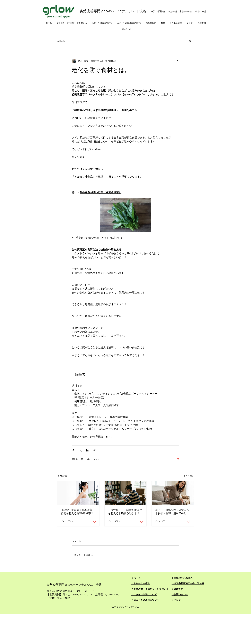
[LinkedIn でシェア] (87, 450)
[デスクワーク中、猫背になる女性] (126, 493)
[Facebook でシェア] (73, 450)
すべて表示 (189, 475)
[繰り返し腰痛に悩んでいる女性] (173, 493)
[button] (190, 41)
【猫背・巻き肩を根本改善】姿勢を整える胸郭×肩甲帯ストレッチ (78, 511)
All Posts (61, 41)
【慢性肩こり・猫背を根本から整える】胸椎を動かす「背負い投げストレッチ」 (125, 511)
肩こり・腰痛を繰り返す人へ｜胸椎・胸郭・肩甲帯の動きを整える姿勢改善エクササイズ (172, 511)
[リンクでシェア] (94, 450)
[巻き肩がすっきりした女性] (78, 493)
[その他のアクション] (177, 61)
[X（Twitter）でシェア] (80, 450)
